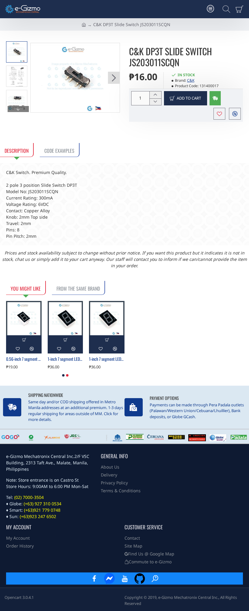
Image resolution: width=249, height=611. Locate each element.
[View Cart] (240, 9)
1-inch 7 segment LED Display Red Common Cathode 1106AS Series (106, 359)
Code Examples (59, 150)
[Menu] (210, 9)
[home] (84, 24)
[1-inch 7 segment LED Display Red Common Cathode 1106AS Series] (106, 318)
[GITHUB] (140, 578)
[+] (155, 94)
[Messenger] (109, 578)
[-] (155, 101)
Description (17, 150)
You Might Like (26, 288)
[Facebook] (94, 578)
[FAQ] (155, 578)
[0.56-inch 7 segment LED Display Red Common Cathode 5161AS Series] (23, 318)
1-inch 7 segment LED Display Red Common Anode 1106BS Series (65, 359)
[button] (36, 78)
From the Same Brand (78, 288)
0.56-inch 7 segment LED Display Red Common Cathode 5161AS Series (24, 359)
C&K (190, 80)
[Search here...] (224, 9)
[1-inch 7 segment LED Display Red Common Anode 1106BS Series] (65, 318)
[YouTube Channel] (124, 578)
